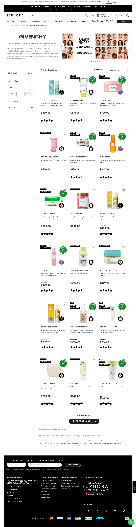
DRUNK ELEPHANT (77, 100)
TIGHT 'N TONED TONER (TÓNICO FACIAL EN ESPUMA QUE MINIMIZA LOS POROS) (111, 218)
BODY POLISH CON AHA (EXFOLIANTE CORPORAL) (53, 160)
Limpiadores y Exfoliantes (38, 25)
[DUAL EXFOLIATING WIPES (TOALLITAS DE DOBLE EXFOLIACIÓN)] (83, 143)
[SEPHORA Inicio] (15, 15)
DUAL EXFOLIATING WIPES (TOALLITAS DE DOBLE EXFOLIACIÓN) (83, 161)
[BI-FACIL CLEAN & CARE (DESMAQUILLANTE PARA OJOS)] (83, 370)
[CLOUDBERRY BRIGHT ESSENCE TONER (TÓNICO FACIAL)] (113, 143)
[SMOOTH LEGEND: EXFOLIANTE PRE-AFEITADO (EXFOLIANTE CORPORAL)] (83, 200)
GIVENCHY (16, 25)
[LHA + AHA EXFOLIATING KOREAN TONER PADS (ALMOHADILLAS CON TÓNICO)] (113, 87)
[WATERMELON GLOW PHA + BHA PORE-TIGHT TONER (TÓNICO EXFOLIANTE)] (54, 257)
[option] (95, 46)
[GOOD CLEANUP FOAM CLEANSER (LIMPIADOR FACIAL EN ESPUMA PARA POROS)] (54, 313)
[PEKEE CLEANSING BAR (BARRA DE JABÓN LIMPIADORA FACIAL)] (54, 370)
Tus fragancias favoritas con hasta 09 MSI (51, 7)
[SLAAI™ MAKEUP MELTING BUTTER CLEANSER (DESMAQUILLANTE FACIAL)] (54, 200)
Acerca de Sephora (67, 480)
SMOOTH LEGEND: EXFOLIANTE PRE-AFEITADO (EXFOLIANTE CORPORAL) (82, 218)
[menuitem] (11, 21)
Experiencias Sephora (14, 501)
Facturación (45, 494)
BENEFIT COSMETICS (49, 100)
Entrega (44, 491)
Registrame (73, 465)
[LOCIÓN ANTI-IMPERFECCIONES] (83, 257)
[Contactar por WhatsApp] (131, 522)
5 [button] (99, 61)
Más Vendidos (11, 493)
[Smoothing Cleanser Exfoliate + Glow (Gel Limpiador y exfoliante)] (113, 313)
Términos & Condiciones (49, 483)
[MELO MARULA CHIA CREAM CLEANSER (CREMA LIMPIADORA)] (83, 87)
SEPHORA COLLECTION (49, 157)
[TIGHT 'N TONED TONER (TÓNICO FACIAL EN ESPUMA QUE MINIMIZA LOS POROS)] (113, 200)
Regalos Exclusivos (13, 498)
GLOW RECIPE (105, 100)
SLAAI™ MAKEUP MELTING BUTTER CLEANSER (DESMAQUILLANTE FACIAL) (53, 218)
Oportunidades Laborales (70, 486)
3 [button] (95, 61)
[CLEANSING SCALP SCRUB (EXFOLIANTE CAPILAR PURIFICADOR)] (113, 257)
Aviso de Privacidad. (62, 469)
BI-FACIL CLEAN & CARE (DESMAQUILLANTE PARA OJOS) (83, 388)
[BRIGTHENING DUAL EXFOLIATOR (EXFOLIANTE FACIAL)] (113, 370)
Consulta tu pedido (47, 480)
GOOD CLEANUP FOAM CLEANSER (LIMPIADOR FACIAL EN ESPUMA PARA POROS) (53, 331)
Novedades (10, 496)
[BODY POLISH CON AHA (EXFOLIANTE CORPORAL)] (54, 143)
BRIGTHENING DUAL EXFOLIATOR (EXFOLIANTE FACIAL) (112, 388)
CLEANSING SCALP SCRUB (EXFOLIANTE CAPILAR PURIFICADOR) (112, 274)
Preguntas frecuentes (48, 486)
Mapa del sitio (66, 489)
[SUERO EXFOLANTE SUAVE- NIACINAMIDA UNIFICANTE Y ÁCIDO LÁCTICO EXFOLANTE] (83, 313)
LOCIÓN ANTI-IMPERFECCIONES (78, 273)
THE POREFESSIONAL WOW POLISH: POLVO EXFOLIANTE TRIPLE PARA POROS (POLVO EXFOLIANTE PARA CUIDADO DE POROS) (52, 105)
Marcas (124, 21)
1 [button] (91, 61)
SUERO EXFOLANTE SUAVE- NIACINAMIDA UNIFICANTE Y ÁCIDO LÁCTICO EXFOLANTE (81, 331)
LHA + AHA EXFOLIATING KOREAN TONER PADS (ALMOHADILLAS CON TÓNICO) (112, 104)
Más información (109, 2)
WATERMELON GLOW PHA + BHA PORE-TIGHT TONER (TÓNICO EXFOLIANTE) (53, 274)
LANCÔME (74, 384)
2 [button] (93, 61)
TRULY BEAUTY (76, 214)
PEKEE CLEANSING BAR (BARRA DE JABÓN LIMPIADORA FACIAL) (52, 388)
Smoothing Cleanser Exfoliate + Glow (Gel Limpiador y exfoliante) (112, 331)
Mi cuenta (119, 15)
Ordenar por (98, 70)
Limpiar (30, 73)
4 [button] (97, 61)
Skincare (24, 25)
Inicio (9, 25)
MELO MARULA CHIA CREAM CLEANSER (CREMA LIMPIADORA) (83, 104)
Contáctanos (45, 497)
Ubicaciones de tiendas (49, 489)
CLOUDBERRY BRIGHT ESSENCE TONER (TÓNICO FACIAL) (112, 161)
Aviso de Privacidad (68, 483)
